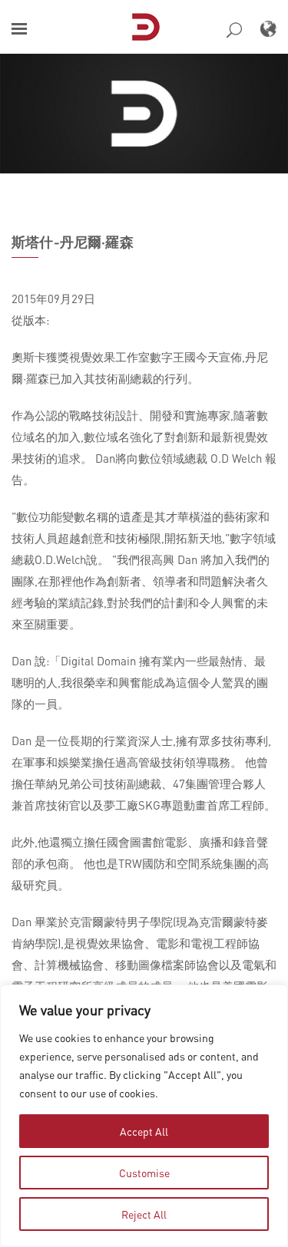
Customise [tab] (144, 1172)
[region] (144, 1116)
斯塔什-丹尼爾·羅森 (73, 242)
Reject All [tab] (144, 1214)
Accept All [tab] (144, 1131)
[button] (19, 29)
